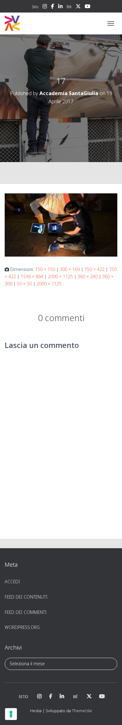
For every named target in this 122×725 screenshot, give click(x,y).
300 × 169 (70, 269)
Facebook (52, 7)
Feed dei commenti (26, 612)
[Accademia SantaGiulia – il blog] (31, 23)
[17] (61, 224)
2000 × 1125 (60, 276)
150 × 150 (45, 269)
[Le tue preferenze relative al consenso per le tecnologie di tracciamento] (11, 714)
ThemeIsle (82, 710)
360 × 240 (88, 276)
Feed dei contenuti (26, 597)
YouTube (87, 7)
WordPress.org (22, 627)
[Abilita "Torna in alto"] (110, 712)
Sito (35, 6)
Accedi (12, 582)
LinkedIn (60, 7)
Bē (69, 6)
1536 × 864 (32, 276)
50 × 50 (24, 284)
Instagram (45, 7)
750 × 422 (94, 269)
